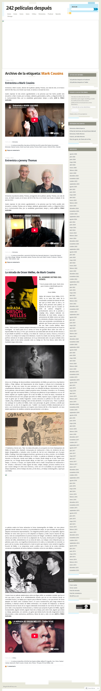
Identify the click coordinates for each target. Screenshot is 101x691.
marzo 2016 (73, 494)
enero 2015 (73, 532)
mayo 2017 (73, 456)
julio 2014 (72, 548)
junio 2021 (73, 322)
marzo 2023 (73, 265)
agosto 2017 (73, 448)
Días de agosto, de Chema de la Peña (80, 139)
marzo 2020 (73, 363)
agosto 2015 (73, 513)
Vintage (9, 16)
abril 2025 (72, 197)
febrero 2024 (73, 235)
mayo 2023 (73, 260)
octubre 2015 (73, 507)
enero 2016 (73, 499)
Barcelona (27, 145)
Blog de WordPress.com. (10, 686)
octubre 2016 (73, 475)
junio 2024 (73, 224)
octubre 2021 (73, 312)
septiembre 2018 (74, 412)
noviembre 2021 (74, 309)
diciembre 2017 (74, 437)
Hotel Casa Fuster (25, 147)
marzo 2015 (73, 527)
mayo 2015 (73, 521)
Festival (50, 14)
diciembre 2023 (74, 241)
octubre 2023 (73, 246)
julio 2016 (72, 483)
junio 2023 (73, 257)
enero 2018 (73, 434)
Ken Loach (40, 257)
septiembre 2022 (74, 282)
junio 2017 (73, 453)
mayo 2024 (73, 227)
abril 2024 (72, 230)
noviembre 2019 (74, 374)
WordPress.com (74, 596)
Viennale (58, 147)
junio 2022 (73, 290)
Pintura (34, 663)
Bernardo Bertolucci (43, 255)
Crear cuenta (73, 585)
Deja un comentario (13, 150)
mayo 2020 (73, 358)
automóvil (27, 255)
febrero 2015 (73, 529)
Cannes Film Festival (55, 255)
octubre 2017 (73, 442)
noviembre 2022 (74, 276)
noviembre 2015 (74, 505)
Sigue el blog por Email (79, 92)
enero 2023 (73, 271)
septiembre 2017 (74, 445)
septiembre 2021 (74, 314)
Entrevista (42, 14)
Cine (6, 257)
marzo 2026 (73, 167)
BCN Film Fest (34, 145)
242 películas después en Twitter (79, 82)
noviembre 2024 (74, 211)
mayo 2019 (73, 391)
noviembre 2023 (74, 244)
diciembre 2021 (74, 306)
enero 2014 (73, 565)
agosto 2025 (73, 186)
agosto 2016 (73, 480)
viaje (18, 259)
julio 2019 (72, 385)
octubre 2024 (73, 214)
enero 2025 (73, 205)
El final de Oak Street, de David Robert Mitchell (83, 131)
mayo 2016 (73, 488)
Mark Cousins (43, 147)
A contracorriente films (17, 145)
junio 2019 (73, 388)
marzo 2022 (73, 298)
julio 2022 (72, 287)
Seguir (75, 110)
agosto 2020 (73, 350)
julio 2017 (72, 450)
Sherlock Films (51, 147)
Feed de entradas (75, 590)
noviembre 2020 (74, 342)
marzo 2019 (73, 396)
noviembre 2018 (74, 407)
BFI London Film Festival (44, 145)
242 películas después (29, 8)
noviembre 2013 (74, 570)
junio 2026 (73, 159)
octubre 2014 (73, 540)
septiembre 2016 (74, 478)
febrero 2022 (73, 301)
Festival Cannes (15, 147)
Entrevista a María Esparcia (77, 128)
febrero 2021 (73, 333)
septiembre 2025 (74, 184)
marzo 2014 (73, 559)
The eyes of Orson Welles (43, 663)
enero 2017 (73, 467)
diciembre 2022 (74, 273)
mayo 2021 (73, 325)
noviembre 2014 (74, 537)
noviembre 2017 (74, 439)
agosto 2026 (73, 154)
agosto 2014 (73, 546)
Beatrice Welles (36, 661)
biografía (49, 661)
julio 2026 (72, 157)
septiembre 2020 (74, 347)
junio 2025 (73, 192)
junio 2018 (73, 420)
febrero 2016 (73, 497)
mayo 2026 (73, 162)
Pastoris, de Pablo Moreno (77, 136)
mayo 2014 (73, 554)
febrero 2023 (73, 268)
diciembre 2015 (74, 502)
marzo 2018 (73, 429)
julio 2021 (72, 320)
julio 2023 (72, 254)
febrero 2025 (73, 203)
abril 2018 (72, 426)
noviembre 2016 (74, 472)
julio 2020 (72, 352)
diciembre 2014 (74, 535)
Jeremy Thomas (34, 147)
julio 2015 (72, 516)
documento (55, 145)
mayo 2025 (73, 195)
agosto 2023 (73, 252)
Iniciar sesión (73, 588)
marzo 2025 (73, 200)
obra (30, 663)
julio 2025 (72, 189)
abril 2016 (72, 491)
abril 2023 (72, 263)
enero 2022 (73, 303)
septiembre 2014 (74, 543)
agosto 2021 (73, 317)
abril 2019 (72, 393)
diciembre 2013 (74, 567)
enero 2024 (73, 238)
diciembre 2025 (74, 176)
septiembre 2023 (74, 249)
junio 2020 (73, 355)
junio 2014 (73, 551)
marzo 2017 (73, 461)
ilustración (13, 663)
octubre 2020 (73, 344)
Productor (54, 257)
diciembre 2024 (74, 208)
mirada (26, 663)
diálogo (18, 257)
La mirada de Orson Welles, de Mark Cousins (30, 272)
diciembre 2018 (74, 404)
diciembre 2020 (74, 339)
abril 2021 (72, 328)
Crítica (34, 14)
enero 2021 (73, 336)
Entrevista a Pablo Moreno (77, 134)
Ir (95, 9)
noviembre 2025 (74, 178)
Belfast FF (43, 661)
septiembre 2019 (74, 380)
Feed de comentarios (76, 593)
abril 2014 (72, 556)
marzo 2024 (73, 233)
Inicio (9, 14)
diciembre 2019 (74, 371)
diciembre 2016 (74, 469)
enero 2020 (73, 369)
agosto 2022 (73, 284)
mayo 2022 (73, 293)
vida (52, 663)
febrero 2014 (73, 562)
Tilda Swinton (12, 259)
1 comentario (11, 666)
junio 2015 (73, 518)
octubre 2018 (73, 410)
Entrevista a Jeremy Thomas (21, 160)
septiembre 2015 (74, 510)
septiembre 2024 (74, 216)
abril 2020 (72, 361)
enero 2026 (73, 173)
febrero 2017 (73, 464)
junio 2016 (73, 486)
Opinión (58, 14)
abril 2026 (72, 165)
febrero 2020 (73, 366)
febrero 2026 (73, 170)
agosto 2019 (73, 382)
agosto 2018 (73, 415)
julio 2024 (72, 222)
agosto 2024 (73, 219)
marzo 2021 (73, 331)
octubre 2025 (73, 181)
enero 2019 (73, 401)
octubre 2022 (73, 279)
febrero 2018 (73, 431)
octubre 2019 (73, 377)
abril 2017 (72, 458)
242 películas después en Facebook (80, 79)
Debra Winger (11, 257)
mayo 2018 (73, 423)
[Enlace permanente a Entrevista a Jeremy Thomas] (34, 193)
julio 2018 (72, 418)
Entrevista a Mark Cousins (19, 83)
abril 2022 (72, 295)
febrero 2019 (73, 399)
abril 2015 (72, 524)
